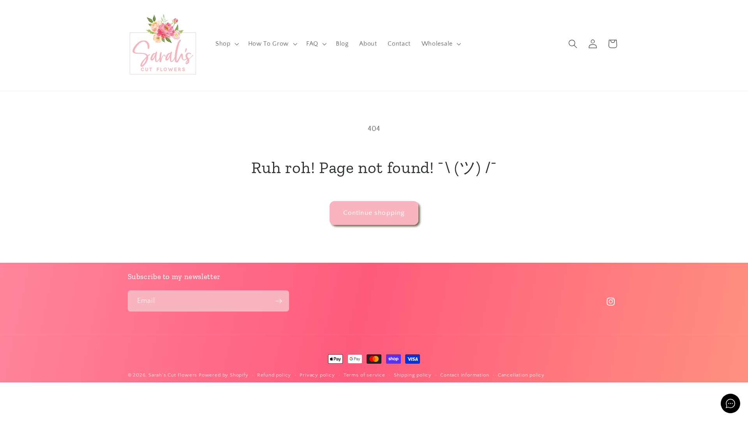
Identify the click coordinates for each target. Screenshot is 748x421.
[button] (226, 44)
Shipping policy (413, 375)
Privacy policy (317, 375)
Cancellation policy (521, 375)
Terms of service (364, 375)
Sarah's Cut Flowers (172, 375)
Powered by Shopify (224, 375)
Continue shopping (374, 212)
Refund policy (274, 375)
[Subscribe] (279, 300)
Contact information (464, 375)
